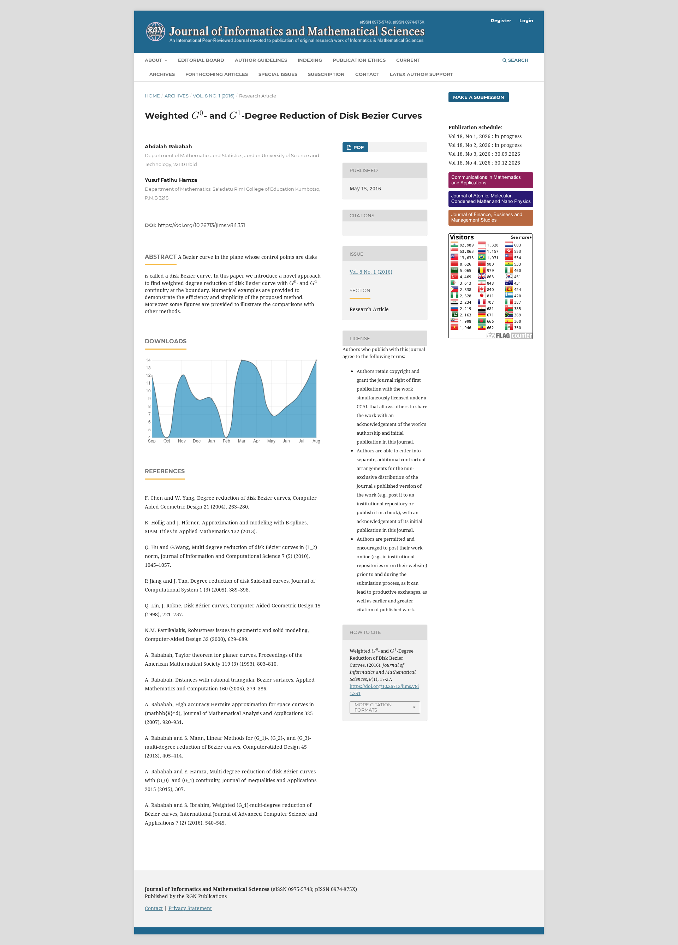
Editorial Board (201, 60)
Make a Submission (478, 97)
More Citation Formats (373, 707)
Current (408, 60)
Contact (367, 74)
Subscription (326, 74)
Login (526, 20)
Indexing (310, 60)
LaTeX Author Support (421, 74)
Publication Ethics (359, 60)
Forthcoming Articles (216, 74)
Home (152, 96)
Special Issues (277, 74)
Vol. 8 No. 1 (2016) (213, 96)
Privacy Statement (190, 908)
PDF (358, 147)
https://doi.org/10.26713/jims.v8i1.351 (201, 225)
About (154, 60)
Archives (162, 74)
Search (518, 60)
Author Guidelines (261, 60)
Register (501, 20)
